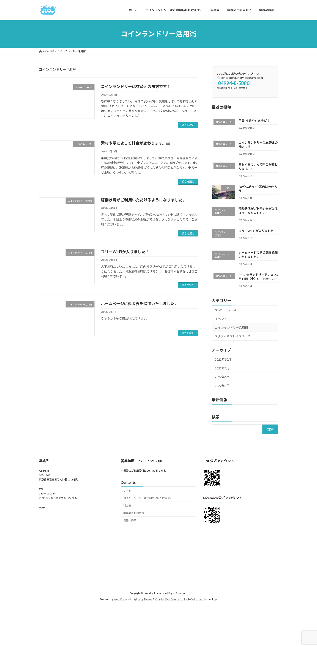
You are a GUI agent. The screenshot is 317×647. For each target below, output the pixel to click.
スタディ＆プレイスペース (232, 336)
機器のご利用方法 (133, 513)
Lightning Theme (142, 599)
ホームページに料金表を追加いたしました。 (139, 303)
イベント (221, 319)
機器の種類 (129, 520)
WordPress (120, 599)
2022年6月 (222, 377)
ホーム (127, 490)
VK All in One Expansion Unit (171, 599)
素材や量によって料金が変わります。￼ (135, 143)
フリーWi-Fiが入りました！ (125, 251)
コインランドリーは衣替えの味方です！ (136, 86)
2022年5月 (222, 385)
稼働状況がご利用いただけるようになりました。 (143, 200)
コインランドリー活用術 (231, 327)
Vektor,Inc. (197, 599)
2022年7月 (222, 368)
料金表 (127, 505)
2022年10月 (223, 359)
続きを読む (188, 125)
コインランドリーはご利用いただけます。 (147, 498)
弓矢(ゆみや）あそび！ (254, 120)
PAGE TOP (305, 623)
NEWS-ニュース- (226, 310)
